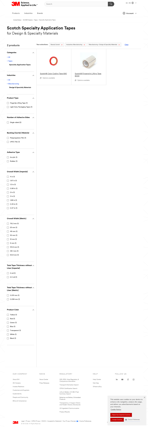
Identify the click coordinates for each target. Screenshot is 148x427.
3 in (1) (12, 196)
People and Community (20, 397)
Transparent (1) (15, 330)
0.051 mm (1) (14, 295)
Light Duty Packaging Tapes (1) (21, 107)
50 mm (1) (13, 235)
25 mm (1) (13, 227)
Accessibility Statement (54, 421)
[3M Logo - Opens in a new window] (25, 4)
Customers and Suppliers (21, 390)
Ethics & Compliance (19, 401)
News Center (43, 379)
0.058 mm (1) (15, 299)
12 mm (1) (13, 239)
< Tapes (9, 61)
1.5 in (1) (13, 185)
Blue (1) (12, 326)
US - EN (128, 3)
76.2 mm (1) (14, 224)
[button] (132, 420)
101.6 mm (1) (14, 247)
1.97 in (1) (13, 181)
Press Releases (44, 383)
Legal (23, 421)
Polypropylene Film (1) (18, 138)
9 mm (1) (13, 243)
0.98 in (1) (13, 188)
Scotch (55, 44)
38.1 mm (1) (14, 251)
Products (16, 13)
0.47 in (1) (13, 208)
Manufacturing (74, 44)
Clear (126, 45)
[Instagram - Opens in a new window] (133, 379)
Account (130, 13)
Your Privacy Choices (69, 421)
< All (8, 57)
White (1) (13, 334)
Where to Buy (97, 386)
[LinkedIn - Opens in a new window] (117, 379)
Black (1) (13, 338)
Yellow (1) (13, 315)
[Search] (111, 4)
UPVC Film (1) (15, 142)
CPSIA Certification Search (68, 388)
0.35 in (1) (13, 204)
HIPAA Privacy (36, 421)
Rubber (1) (13, 161)
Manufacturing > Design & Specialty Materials (103, 44)
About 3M (16, 379)
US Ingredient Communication (69, 408)
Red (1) (12, 319)
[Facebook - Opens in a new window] (128, 379)
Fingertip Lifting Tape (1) (19, 103)
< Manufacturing (13, 84)
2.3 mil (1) (13, 277)
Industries (28, 13)
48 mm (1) (13, 231)
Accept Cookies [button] (117, 419)
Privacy (28, 421)
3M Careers (17, 383)
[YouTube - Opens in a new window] (122, 379)
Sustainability (17, 394)
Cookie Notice (116, 409)
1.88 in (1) (13, 200)
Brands (40, 13)
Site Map (96, 383)
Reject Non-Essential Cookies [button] (121, 415)
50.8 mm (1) (14, 255)
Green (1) (13, 323)
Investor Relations (18, 386)
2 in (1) (12, 192)
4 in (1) (12, 177)
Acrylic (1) (13, 157)
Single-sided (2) (15, 122)
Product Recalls (65, 412)
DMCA (44, 421)
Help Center (97, 379)
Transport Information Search (69, 385)
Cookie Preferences (85, 421)
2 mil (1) (12, 273)
